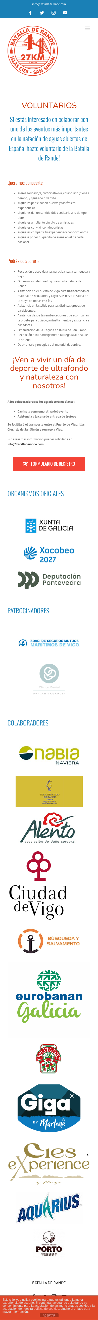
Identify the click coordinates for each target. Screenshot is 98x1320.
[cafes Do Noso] (49, 1044)
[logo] (39, 850)
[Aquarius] (49, 1194)
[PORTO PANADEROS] (49, 1230)
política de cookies (46, 1308)
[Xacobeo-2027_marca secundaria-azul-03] (49, 548)
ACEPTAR (49, 1315)
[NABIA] (49, 741)
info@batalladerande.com (49, 4)
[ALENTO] (49, 814)
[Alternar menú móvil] (87, 28)
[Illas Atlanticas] (49, 777)
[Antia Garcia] (49, 665)
